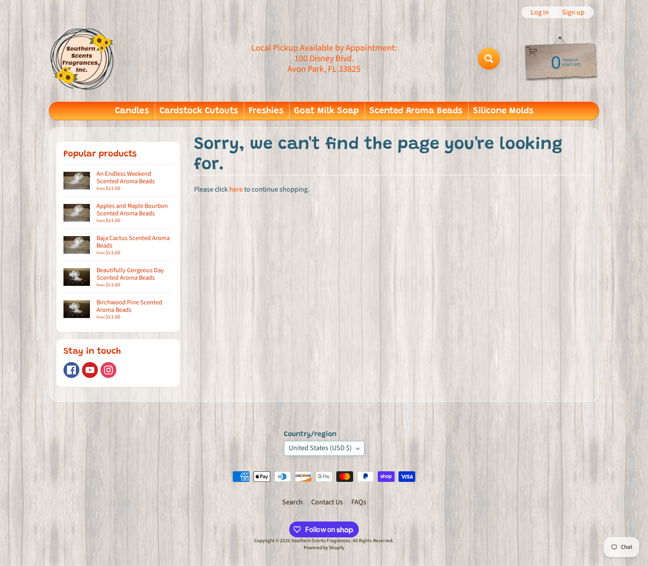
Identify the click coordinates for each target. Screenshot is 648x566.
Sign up (573, 12)
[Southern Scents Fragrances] (82, 58)
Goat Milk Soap (326, 111)
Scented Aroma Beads (415, 111)
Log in (540, 12)
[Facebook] (71, 370)
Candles (132, 111)
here (236, 189)
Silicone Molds (503, 111)
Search (292, 502)
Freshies (266, 111)
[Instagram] (108, 370)
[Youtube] (90, 370)
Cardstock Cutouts (199, 111)
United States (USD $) (320, 448)
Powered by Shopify (324, 547)
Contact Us (327, 502)
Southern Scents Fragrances (320, 540)
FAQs (358, 502)
